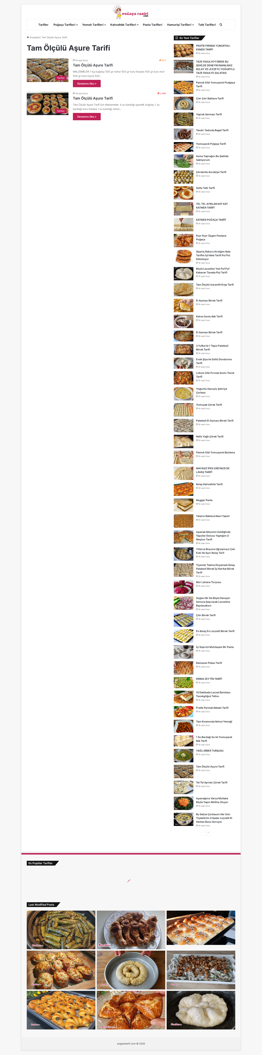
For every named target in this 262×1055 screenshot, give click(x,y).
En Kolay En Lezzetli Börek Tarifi (215, 631)
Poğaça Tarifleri (64, 24)
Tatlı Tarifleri (207, 24)
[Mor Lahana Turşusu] (183, 587)
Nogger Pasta (204, 500)
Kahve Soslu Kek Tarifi (209, 316)
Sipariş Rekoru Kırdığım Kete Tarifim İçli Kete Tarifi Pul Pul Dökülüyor (213, 255)
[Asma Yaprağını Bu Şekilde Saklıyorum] (183, 161)
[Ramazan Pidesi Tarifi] (183, 668)
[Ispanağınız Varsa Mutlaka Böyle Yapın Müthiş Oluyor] (183, 803)
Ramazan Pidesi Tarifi (209, 662)
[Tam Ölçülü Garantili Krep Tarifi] (183, 289)
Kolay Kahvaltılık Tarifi (209, 484)
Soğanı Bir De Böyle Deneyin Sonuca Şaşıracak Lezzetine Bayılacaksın (213, 601)
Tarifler (43, 24)
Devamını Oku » (86, 83)
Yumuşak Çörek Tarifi (209, 404)
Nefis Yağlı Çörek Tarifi (210, 436)
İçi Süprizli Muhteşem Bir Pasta (215, 646)
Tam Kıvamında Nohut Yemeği (214, 721)
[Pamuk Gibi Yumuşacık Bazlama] (183, 457)
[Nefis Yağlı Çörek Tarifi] (183, 441)
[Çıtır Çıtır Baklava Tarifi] (183, 103)
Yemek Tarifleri (92, 24)
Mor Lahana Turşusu (208, 582)
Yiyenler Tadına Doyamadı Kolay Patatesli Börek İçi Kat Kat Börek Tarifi (215, 568)
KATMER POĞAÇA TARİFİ (211, 219)
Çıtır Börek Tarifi (206, 615)
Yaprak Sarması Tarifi (209, 114)
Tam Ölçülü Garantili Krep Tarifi (215, 284)
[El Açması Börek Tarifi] (183, 305)
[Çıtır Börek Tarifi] (183, 620)
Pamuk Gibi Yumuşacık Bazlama (215, 452)
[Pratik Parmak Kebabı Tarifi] (183, 711)
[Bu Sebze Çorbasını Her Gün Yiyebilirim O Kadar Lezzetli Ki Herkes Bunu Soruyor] (183, 819)
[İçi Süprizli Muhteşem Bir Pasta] (183, 652)
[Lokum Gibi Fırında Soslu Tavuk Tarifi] (183, 378)
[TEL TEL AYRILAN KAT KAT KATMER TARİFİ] (183, 209)
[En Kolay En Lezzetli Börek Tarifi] (183, 636)
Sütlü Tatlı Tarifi (205, 187)
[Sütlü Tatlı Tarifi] (183, 193)
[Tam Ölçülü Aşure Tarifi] (183, 771)
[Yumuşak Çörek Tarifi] (183, 409)
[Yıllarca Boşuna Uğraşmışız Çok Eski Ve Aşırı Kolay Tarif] (183, 554)
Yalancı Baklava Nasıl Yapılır (213, 515)
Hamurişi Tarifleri (179, 24)
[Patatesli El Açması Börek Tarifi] (183, 425)
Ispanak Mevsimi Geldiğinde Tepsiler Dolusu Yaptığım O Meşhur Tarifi (213, 535)
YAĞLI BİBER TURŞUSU (210, 750)
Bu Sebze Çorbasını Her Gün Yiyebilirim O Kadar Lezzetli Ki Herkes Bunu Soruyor (214, 818)
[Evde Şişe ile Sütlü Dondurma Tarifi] (183, 363)
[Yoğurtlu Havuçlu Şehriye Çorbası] (183, 393)
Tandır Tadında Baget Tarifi (212, 130)
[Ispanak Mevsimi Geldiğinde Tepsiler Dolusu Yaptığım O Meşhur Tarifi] (183, 537)
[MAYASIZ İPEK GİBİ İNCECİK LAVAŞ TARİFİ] (183, 473)
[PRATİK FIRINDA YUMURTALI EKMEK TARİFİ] (183, 50)
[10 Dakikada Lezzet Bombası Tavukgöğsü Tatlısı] (183, 697)
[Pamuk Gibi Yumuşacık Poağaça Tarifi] (183, 87)
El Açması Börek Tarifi (209, 300)
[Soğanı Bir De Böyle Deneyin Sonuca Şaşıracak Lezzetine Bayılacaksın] (183, 603)
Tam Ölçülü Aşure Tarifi (93, 65)
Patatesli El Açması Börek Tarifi (214, 420)
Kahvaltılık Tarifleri (123, 24)
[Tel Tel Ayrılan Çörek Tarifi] (183, 787)
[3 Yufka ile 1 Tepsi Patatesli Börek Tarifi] (183, 349)
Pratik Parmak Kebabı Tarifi (212, 707)
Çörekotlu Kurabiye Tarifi (211, 172)
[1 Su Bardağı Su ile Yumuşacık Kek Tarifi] (183, 740)
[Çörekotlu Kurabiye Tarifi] (183, 177)
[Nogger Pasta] (183, 505)
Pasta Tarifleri (152, 24)
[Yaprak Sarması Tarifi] (183, 119)
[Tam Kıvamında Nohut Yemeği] (183, 726)
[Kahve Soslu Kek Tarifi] (183, 321)
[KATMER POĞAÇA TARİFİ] (183, 224)
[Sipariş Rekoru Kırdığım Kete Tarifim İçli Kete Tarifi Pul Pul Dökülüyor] (183, 256)
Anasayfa (34, 37)
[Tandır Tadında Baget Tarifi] (183, 134)
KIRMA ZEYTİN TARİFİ (209, 678)
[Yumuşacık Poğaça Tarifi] (183, 147)
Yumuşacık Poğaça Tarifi (211, 143)
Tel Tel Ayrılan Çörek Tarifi (211, 782)
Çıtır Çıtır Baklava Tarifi (210, 98)
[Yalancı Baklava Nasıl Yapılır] (183, 521)
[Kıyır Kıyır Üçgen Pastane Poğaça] (183, 240)
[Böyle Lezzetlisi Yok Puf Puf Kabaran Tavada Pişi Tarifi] (183, 273)
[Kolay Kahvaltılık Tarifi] (183, 489)
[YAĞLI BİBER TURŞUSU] (183, 755)
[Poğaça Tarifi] (131, 12)
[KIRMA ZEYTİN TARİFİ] (183, 682)
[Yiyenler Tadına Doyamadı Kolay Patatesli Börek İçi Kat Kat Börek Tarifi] (183, 570)
